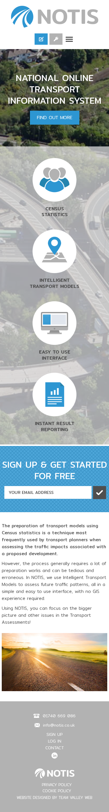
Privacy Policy (57, 785)
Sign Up (41, 39)
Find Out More (54, 117)
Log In (55, 39)
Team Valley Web (75, 797)
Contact (54, 748)
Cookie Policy (56, 791)
